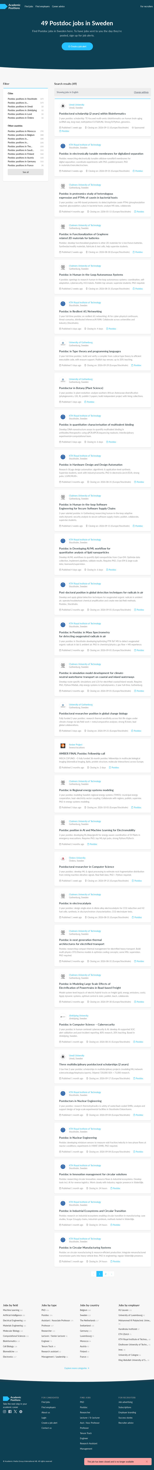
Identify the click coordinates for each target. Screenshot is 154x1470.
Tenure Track (48, 1346)
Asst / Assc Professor (90, 1422)
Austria (84, 1346)
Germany (86, 1330)
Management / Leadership (55, 1356)
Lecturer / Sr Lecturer (90, 1417)
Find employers (42, 6)
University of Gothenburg (80, 342)
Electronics (9, 1356)
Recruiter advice (126, 1422)
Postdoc (65, 130)
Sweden (79, 107)
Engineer (47, 1340)
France (84, 1356)
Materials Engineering (14, 1325)
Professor (48, 1325)
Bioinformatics (11, 1340)
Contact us (47, 1427)
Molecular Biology (13, 1330)
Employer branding (127, 1412)
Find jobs (29, 6)
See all (26, 172)
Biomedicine (10, 1351)
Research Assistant (88, 1443)
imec (122, 1349)
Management (86, 1448)
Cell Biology (10, 1346)
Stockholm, (74, 147)
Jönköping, (74, 1018)
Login (44, 1417)
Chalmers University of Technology (85, 184)
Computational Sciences (16, 1335)
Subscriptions (125, 1407)
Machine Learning (13, 1309)
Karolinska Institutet (129, 1328)
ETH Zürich (125, 1334)
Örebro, (73, 860)
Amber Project (75, 744)
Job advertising (125, 1401)
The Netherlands (89, 1320)
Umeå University (76, 104)
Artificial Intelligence (14, 1315)
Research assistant (51, 1351)
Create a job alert (78, 46)
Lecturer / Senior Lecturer (55, 1335)
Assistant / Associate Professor (57, 1320)
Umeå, (72, 107)
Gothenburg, (75, 187)
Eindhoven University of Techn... (134, 1344)
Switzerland (87, 1325)
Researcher (48, 1330)
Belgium (85, 1309)
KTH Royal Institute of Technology (85, 144)
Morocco (85, 1340)
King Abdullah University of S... (134, 1359)
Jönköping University (78, 1015)
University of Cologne (130, 1354)
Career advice (58, 6)
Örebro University (77, 857)
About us (46, 1412)
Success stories (125, 1417)
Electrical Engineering (14, 1320)
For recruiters (146, 6)
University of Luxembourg (132, 1315)
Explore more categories (76, 1368)
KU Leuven (125, 1309)
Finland (84, 1351)
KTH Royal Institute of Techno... (134, 1339)
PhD (45, 1309)
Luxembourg (87, 1335)
